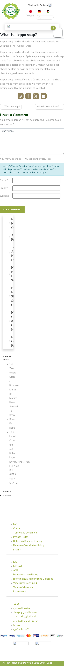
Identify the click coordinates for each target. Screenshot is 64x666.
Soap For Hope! (12, 423)
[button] (9, 26)
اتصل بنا (17, 625)
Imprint (17, 549)
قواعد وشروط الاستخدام (25, 620)
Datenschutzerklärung (25, 574)
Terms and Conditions (25, 532)
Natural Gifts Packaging (13, 341)
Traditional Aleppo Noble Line (13, 253)
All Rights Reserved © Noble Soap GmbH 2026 (27, 662)
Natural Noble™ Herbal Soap (13, 274)
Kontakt (17, 566)
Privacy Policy (20, 537)
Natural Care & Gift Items (13, 321)
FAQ (15, 524)
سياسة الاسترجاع (21, 608)
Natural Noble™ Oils (13, 223)
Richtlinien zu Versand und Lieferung (33, 578)
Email (4, 188)
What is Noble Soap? (48, 106)
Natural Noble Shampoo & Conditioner (13, 296)
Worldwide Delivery (38, 5)
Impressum (19, 591)
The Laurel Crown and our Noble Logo (12, 445)
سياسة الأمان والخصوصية (25, 616)
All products (13, 237)
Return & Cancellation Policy (28, 545)
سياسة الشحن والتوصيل (25, 612)
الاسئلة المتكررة (21, 629)
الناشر (16, 603)
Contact (17, 528)
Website (4, 195)
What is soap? (12, 106)
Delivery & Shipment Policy (27, 541)
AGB (15, 570)
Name (4, 180)
